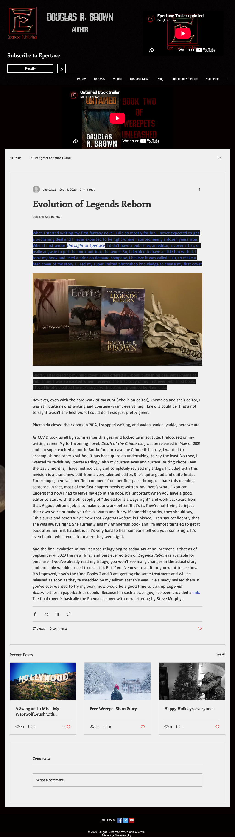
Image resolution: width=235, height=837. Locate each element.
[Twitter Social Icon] (125, 820)
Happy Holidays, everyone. (188, 708)
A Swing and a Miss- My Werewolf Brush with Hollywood (37, 711)
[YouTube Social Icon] (131, 820)
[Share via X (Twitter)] (46, 614)
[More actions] (199, 189)
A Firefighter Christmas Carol (51, 158)
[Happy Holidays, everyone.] (192, 681)
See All (220, 654)
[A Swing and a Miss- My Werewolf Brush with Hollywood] (43, 681)
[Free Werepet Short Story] (117, 681)
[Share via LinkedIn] (57, 614)
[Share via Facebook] (35, 614)
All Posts (15, 158)
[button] (219, 158)
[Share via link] (68, 614)
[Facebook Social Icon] (120, 820)
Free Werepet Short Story (113, 708)
